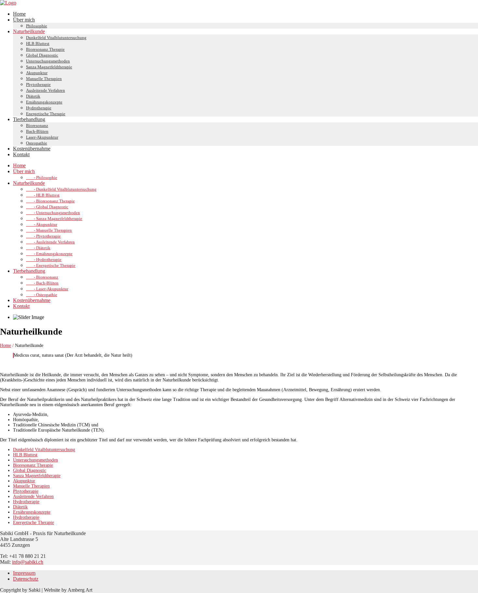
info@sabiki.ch (27, 562)
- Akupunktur (41, 224)
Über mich (24, 19)
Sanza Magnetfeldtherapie (49, 66)
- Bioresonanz (42, 277)
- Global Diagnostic (47, 206)
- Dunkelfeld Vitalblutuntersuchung (61, 189)
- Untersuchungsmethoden (53, 212)
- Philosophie (41, 177)
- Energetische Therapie (50, 265)
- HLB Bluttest (43, 195)
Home (19, 14)
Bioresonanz (37, 125)
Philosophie (36, 25)
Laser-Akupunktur (42, 137)
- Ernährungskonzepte (49, 253)
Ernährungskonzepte (44, 102)
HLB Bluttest (37, 43)
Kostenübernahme (31, 148)
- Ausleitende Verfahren (50, 242)
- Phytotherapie (43, 236)
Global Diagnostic (42, 55)
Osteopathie (36, 143)
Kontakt (21, 154)
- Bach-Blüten (42, 283)
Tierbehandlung (29, 119)
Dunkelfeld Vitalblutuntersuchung (56, 37)
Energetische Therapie (45, 113)
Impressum (24, 573)
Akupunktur (36, 72)
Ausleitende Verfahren (45, 90)
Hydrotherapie (38, 107)
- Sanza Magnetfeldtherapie (54, 218)
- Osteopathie (41, 294)
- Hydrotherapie (43, 259)
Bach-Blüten (37, 131)
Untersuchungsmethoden (48, 61)
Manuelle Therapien (44, 78)
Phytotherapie (38, 84)
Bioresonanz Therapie (45, 49)
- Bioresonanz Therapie (50, 201)
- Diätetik (38, 247)
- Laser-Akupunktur (47, 288)
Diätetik (33, 96)
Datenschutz (25, 579)
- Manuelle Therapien (49, 230)
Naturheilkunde (29, 31)
